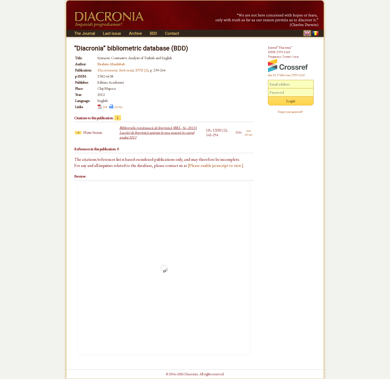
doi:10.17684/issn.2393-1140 (286, 75)
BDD (153, 33)
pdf (105, 106)
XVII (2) (141, 70)
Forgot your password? (290, 112)
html (119, 106)
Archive (135, 33)
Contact (172, 33)
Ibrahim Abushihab (111, 64)
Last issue (112, 33)
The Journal (84, 33)
